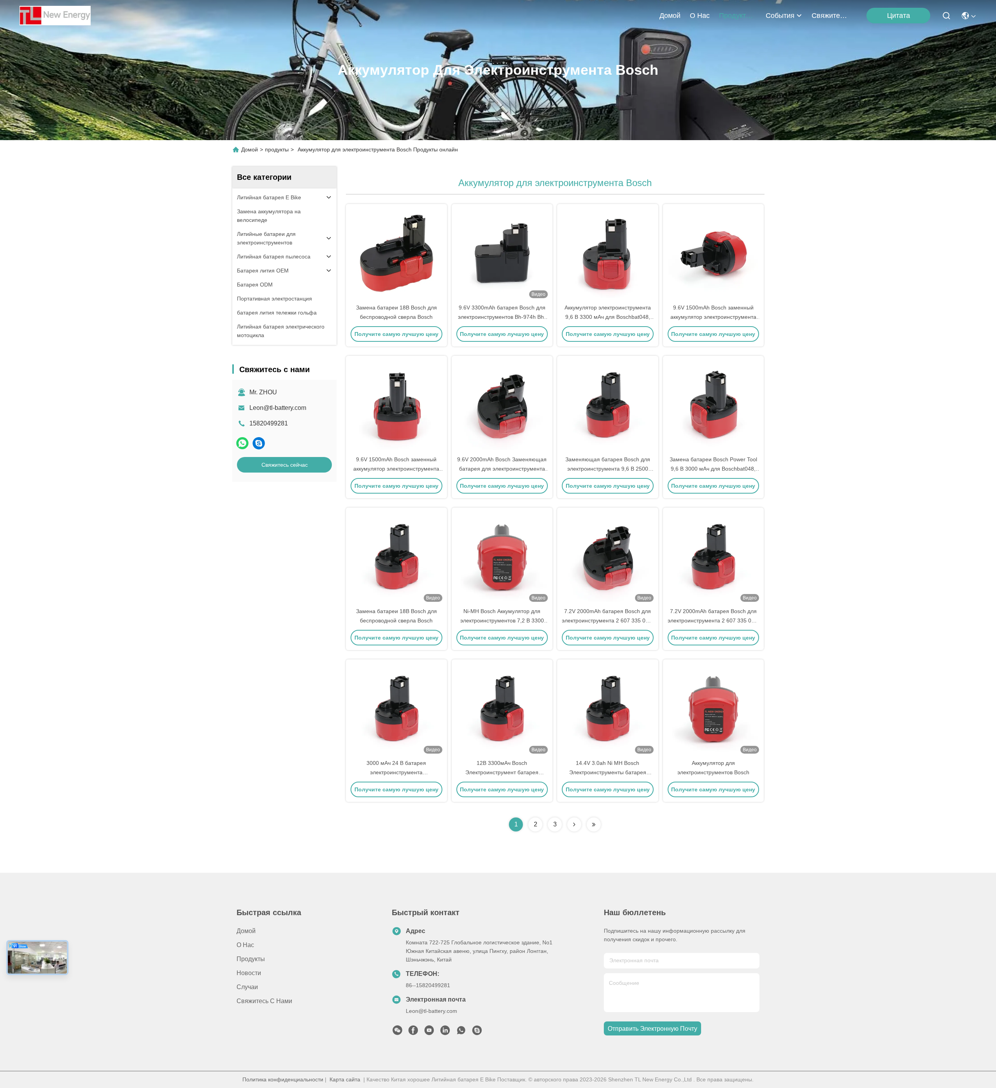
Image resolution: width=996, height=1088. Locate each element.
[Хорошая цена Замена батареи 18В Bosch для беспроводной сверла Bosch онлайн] (396, 253)
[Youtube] (429, 1032)
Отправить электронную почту (652, 1028)
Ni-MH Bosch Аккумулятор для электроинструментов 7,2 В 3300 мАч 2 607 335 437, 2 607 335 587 (502, 620)
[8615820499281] (461, 1032)
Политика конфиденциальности (282, 1079)
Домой (669, 15)
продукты (735, 15)
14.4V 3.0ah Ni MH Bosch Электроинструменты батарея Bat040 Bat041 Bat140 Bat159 (607, 772)
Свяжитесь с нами (830, 15)
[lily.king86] (259, 443)
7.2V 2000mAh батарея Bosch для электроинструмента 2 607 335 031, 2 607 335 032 (607, 620)
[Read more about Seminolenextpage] (574, 824)
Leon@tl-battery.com (277, 407)
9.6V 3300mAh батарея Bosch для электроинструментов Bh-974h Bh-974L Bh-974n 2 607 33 (502, 316)
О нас (700, 15)
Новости (249, 973)
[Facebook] (413, 1032)
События (780, 15)
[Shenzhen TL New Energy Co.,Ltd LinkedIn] (445, 1032)
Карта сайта (345, 1079)
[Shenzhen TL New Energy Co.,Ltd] (55, 15)
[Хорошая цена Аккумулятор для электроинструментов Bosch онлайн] (713, 709)
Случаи (247, 987)
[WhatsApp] (242, 443)
